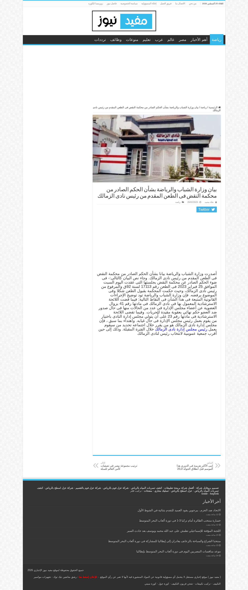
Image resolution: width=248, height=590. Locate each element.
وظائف (116, 39)
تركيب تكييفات (203, 583)
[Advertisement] (124, 77)
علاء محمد (209, 202)
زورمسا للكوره (95, 3)
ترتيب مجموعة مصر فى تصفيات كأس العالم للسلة (119, 466)
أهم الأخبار (199, 39)
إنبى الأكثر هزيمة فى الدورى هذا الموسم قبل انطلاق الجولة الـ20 (195, 466)
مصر (182, 39)
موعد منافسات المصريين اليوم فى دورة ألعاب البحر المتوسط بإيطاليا (178, 551)
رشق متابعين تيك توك (65, 576)
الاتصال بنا (180, 3)
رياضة (216, 39)
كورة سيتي (150, 583)
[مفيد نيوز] (124, 20)
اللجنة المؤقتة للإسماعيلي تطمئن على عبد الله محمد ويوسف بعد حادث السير (174, 530)
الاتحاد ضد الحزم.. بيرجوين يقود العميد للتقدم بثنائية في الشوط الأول (179, 510)
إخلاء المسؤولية (148, 3)
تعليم (147, 39)
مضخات (148, 490)
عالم (171, 39)
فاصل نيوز (112, 3)
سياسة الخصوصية (129, 3)
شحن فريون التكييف (182, 583)
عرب (159, 39)
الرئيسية (213, 107)
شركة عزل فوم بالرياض (116, 487)
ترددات (100, 39)
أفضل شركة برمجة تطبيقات (179, 487)
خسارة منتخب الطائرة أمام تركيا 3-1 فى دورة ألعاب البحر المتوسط (180, 520)
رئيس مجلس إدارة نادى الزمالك (181, 329)
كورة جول (163, 583)
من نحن (192, 3)
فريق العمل (165, 3)
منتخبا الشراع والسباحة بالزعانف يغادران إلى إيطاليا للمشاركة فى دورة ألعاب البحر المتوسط (164, 541)
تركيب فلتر (136, 490)
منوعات (132, 39)
